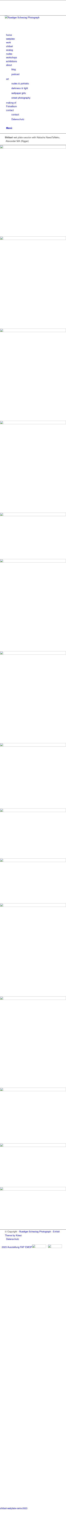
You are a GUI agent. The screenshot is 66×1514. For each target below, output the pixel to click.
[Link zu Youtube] (7, 6)
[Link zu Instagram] (7, 2)
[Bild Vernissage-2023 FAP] (33, 776)
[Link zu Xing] (7, 10)
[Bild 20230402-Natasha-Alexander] (33, 834)
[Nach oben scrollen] (1, 1511)
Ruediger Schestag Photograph (35, 1231)
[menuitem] (33, 35)
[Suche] (7, 124)
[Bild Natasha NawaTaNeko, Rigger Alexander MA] (33, 191)
